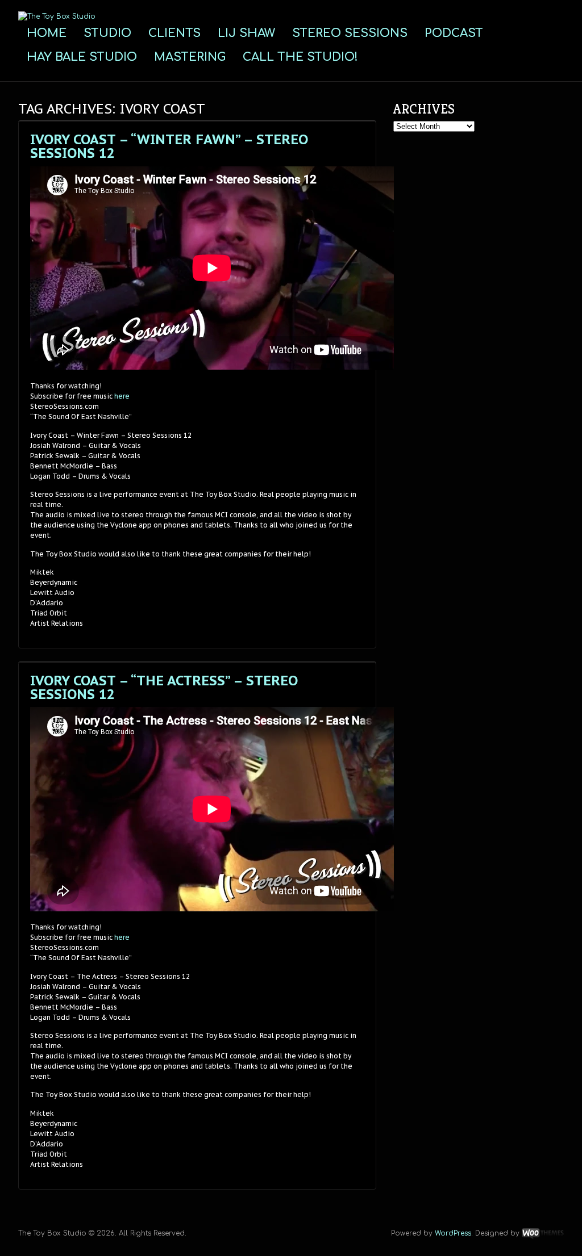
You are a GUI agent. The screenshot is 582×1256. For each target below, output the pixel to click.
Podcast (454, 33)
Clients (174, 33)
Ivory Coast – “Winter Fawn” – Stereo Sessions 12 (169, 146)
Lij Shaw (246, 33)
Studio (107, 33)
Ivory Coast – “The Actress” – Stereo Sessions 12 (164, 687)
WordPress (453, 1233)
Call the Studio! (300, 57)
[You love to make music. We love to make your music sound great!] (56, 16)
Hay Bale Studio (82, 57)
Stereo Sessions (350, 33)
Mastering (190, 57)
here (122, 396)
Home (46, 33)
